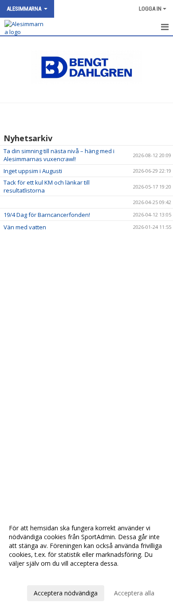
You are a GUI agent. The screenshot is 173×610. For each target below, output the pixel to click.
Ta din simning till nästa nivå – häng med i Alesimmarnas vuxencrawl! (59, 155)
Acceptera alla (134, 593)
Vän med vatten (25, 227)
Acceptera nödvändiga (66, 593)
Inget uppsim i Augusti (33, 171)
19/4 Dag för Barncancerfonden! (47, 215)
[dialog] (86, 560)
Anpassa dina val (33, 575)
